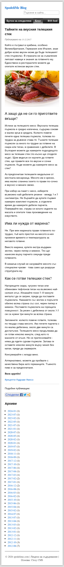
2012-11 (12, 538)
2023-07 (12, 414)
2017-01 (12, 482)
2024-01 (12, 411)
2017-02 (12, 478)
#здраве (21, 379)
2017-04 (12, 471)
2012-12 (12, 535)
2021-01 (12, 428)
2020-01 (12, 443)
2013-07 (12, 517)
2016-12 (12, 485)
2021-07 (12, 425)
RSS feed (52, 21)
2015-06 (12, 503)
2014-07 (12, 514)
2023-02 (12, 418)
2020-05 (12, 435)
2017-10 (12, 464)
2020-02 (12, 439)
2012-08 (12, 545)
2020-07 (12, 432)
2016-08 (12, 489)
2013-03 (12, 524)
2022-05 (12, 421)
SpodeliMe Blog (15, 7)
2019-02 (12, 450)
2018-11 (12, 453)
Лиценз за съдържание (44, 556)
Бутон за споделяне (19, 21)
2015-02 (12, 510)
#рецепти (10, 379)
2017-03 (12, 475)
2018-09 (12, 457)
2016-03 (12, 492)
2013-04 (12, 521)
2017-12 (12, 460)
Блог (38, 21)
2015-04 (12, 506)
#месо (29, 379)
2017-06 (12, 467)
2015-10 (12, 499)
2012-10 (12, 542)
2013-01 (12, 531)
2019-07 (12, 446)
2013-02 (12, 528)
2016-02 (12, 496)
